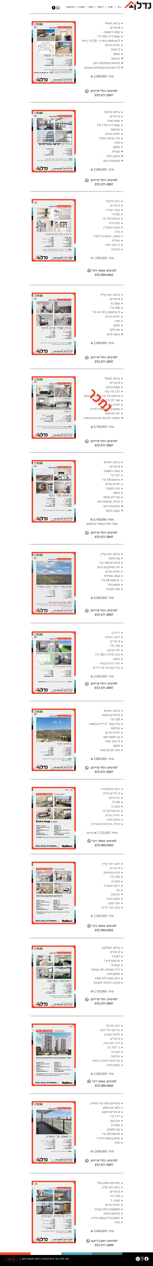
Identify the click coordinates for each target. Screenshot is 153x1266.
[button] (110, 7)
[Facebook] (53, 8)
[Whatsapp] (58, 8)
